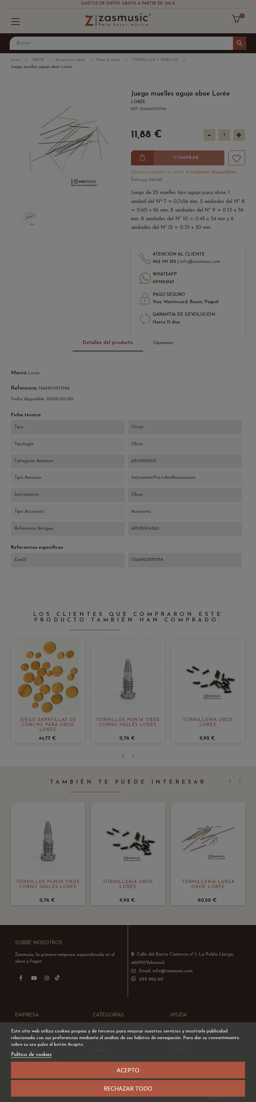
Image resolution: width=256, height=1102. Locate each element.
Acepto (128, 1070)
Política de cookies (31, 1054)
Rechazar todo (128, 1088)
